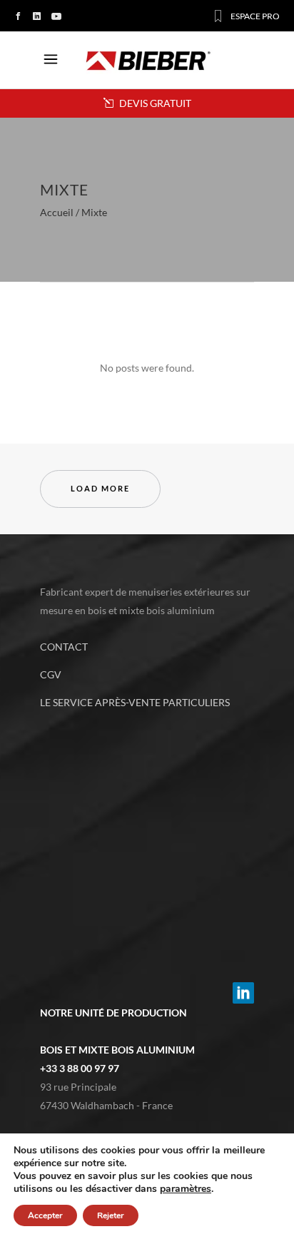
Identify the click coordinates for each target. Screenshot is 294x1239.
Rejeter (110, 1215)
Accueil (57, 213)
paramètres (185, 1189)
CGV (50, 674)
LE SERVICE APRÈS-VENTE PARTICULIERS (135, 702)
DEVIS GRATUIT (154, 103)
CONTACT (64, 647)
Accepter (45, 1215)
